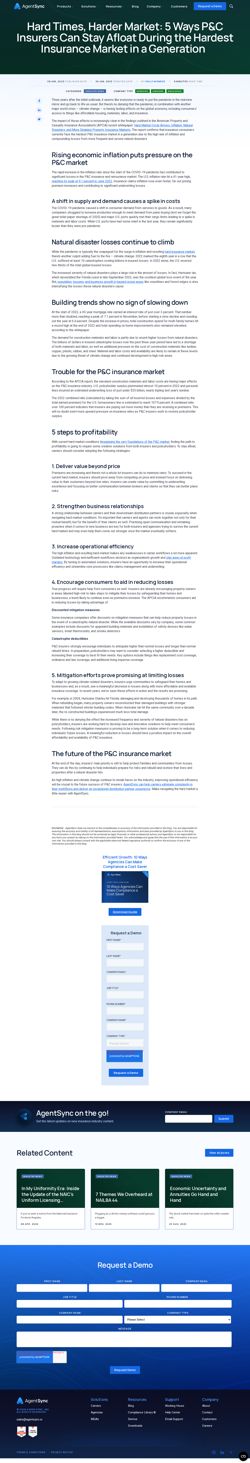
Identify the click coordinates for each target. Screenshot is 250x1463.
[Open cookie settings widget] (243, 1456)
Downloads (135, 1426)
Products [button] (64, 6)
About (206, 1406)
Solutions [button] (88, 6)
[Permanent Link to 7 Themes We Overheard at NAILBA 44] (125, 1188)
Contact (207, 1412)
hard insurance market (180, 251)
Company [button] (154, 6)
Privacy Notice (62, 1452)
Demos (132, 1419)
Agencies (97, 1412)
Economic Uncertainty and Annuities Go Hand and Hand (198, 1194)
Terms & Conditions (31, 1452)
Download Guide (125, 912)
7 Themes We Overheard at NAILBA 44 (124, 1197)
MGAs (95, 1419)
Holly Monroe (155, 81)
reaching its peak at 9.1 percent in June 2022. (82, 181)
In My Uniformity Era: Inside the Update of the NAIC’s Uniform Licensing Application (50, 1194)
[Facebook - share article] (39, 101)
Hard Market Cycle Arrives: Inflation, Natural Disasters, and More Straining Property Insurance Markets (122, 127)
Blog (135, 6)
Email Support (174, 1419)
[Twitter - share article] (39, 119)
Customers (179, 6)
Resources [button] (114, 6)
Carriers (96, 1406)
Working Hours (174, 1406)
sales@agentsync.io (29, 1419)
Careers (207, 1426)
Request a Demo (210, 6)
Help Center (172, 1412)
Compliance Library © (142, 1412)
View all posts (219, 1153)
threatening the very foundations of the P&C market (134, 442)
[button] (231, 6)
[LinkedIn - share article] (39, 110)
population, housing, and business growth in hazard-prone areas (101, 282)
